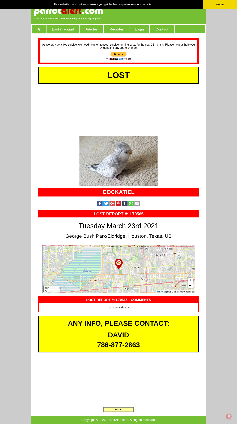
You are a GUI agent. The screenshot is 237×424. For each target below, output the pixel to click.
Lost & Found (63, 29)
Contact (161, 29)
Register (116, 29)
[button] (119, 264)
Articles (92, 29)
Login (139, 29)
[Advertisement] (162, 11)
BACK (118, 409)
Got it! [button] (220, 4)
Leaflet (162, 291)
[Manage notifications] (229, 416)
